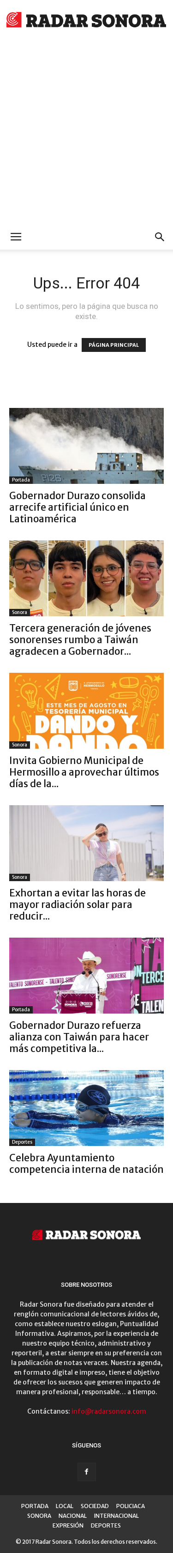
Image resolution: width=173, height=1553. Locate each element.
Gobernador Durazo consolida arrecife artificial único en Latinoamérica (77, 507)
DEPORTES (106, 1525)
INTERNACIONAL (116, 1515)
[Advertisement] (86, 133)
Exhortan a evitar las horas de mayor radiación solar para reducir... (77, 904)
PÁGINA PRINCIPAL (114, 345)
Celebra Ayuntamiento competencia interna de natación (86, 1164)
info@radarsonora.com (109, 1411)
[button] (160, 237)
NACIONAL (73, 1515)
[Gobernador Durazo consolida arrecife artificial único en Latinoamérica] (86, 446)
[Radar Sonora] (86, 21)
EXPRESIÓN (68, 1525)
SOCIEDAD (95, 1506)
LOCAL (64, 1506)
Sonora (19, 612)
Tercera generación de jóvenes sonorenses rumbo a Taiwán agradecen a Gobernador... (80, 640)
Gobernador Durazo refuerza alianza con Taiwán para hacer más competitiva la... (79, 1037)
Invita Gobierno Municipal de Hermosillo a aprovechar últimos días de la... (84, 772)
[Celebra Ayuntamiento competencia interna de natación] (86, 1108)
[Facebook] (87, 1472)
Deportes (22, 1142)
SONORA (39, 1515)
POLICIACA (130, 1506)
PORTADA (34, 1506)
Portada (21, 480)
